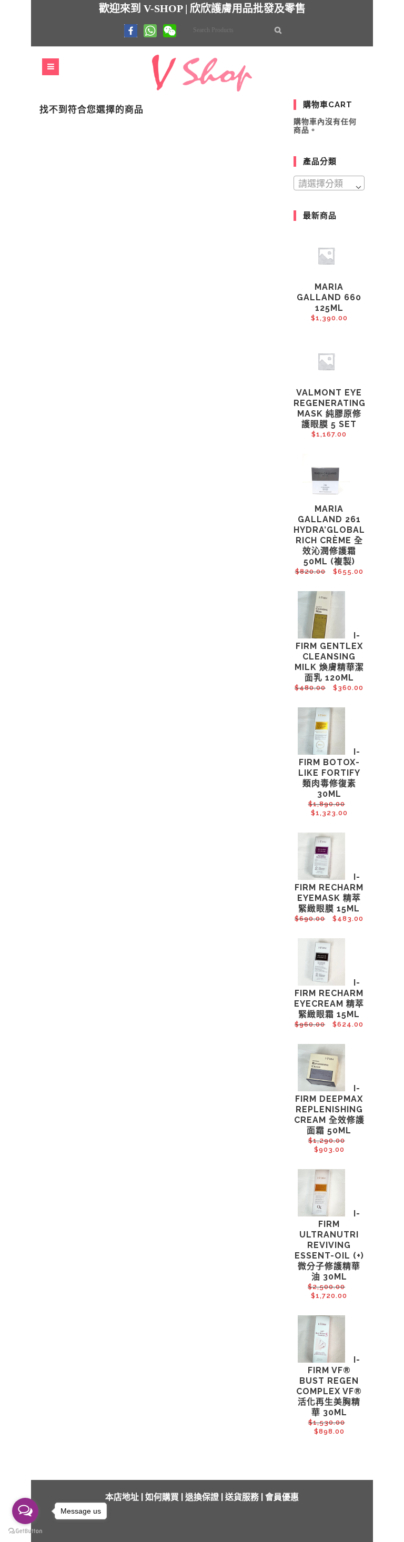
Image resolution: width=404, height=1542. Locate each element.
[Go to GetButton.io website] (25, 1531)
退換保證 (202, 1497)
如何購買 (162, 1497)
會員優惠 (282, 1497)
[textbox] (328, 183)
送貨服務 (242, 1497)
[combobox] (329, 183)
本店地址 (122, 1497)
